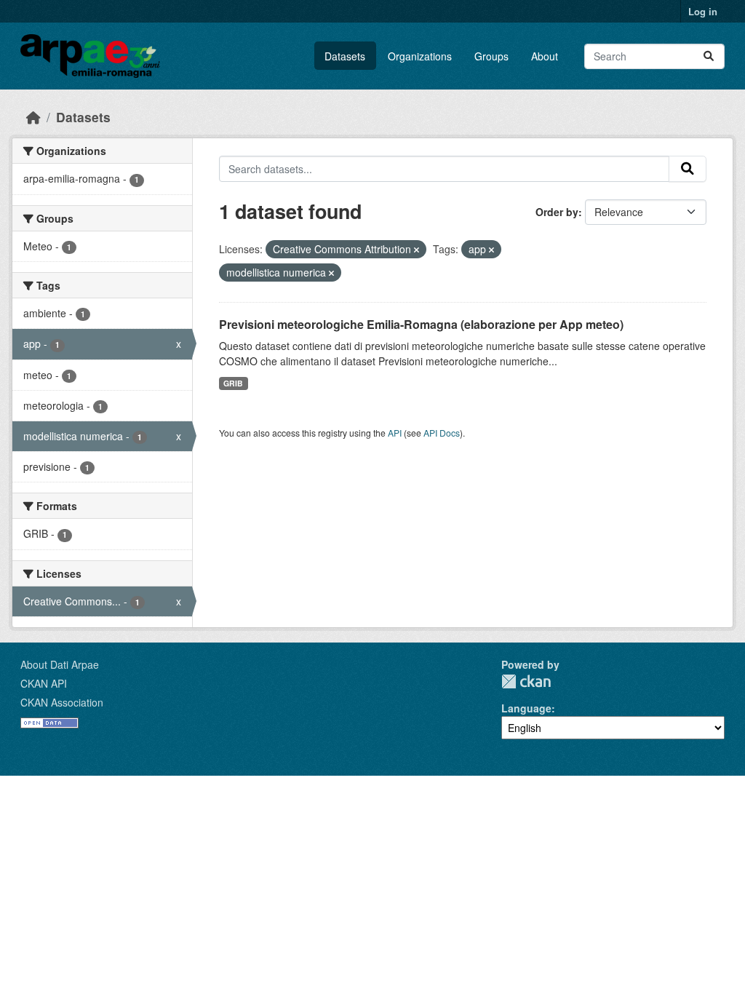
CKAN (526, 681)
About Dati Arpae (59, 664)
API (395, 432)
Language (526, 708)
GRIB (233, 383)
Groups (491, 56)
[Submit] (708, 56)
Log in (702, 11)
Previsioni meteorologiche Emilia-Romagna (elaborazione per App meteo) (421, 324)
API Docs (441, 432)
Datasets (344, 56)
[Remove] (416, 249)
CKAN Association (61, 702)
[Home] (33, 117)
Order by (556, 211)
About (544, 56)
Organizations (420, 56)
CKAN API (43, 683)
